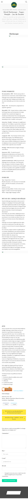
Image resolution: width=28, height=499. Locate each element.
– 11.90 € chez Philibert (17, 390)
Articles (15, 9)
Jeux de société (22, 9)
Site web (4, 465)
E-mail (4, 458)
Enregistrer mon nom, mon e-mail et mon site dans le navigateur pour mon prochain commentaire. (14, 474)
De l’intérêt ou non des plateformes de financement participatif (14, 412)
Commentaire (5, 433)
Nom (3, 450)
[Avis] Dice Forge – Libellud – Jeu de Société (14, 418)
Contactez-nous (14, 492)
